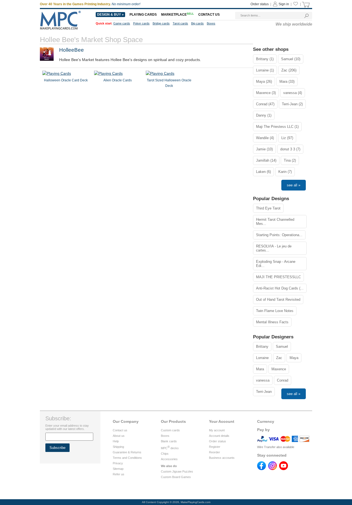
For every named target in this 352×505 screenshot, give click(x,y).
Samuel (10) (290, 59)
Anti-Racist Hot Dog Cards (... (280, 288)
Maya (294, 358)
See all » (293, 185)
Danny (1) (263, 115)
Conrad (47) (265, 104)
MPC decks (170, 448)
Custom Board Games (176, 477)
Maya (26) (264, 81)
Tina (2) (290, 160)
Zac (279, 358)
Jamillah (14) (266, 160)
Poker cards (141, 23)
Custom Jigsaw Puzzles (177, 471)
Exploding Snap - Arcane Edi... (275, 264)
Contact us (209, 14)
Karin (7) (285, 172)
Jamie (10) (264, 149)
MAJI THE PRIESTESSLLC (278, 277)
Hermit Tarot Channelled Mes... (275, 221)
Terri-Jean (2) (292, 104)
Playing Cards (143, 14)
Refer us (118, 474)
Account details (219, 435)
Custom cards (170, 430)
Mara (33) (287, 81)
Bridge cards (161, 23)
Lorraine (262, 358)
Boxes (211, 23)
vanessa (263, 380)
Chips (165, 453)
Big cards (197, 23)
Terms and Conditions (127, 457)
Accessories (169, 459)
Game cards (121, 23)
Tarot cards (180, 23)
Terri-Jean (264, 392)
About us (119, 435)
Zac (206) (288, 70)
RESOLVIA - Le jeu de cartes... (274, 248)
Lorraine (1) (265, 70)
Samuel (282, 346)
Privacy (118, 463)
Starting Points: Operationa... (279, 235)
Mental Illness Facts (272, 322)
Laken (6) (263, 172)
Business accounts (222, 457)
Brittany (262, 346)
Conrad (282, 380)
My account (217, 430)
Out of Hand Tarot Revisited (278, 299)
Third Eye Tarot (268, 208)
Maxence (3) (266, 93)
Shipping (118, 446)
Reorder (214, 452)
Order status (260, 4)
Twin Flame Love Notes (274, 311)
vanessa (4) (292, 93)
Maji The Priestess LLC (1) (277, 127)
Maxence (278, 369)
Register (214, 446)
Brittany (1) (265, 59)
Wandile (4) (265, 138)
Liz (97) (287, 138)
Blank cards (169, 441)
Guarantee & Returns (127, 452)
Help (116, 441)
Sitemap (118, 468)
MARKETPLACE (177, 14)
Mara (260, 369)
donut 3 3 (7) (290, 149)
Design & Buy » (110, 14)
